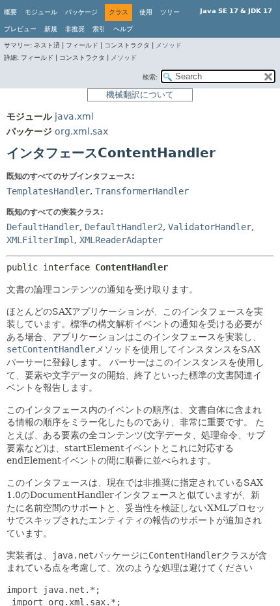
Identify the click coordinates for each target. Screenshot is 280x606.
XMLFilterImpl (40, 240)
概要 (10, 12)
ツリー (170, 12)
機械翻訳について (140, 94)
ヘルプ (123, 29)
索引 (98, 29)
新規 (50, 29)
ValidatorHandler (209, 227)
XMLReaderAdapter (121, 240)
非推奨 (75, 29)
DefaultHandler (43, 227)
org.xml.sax (81, 131)
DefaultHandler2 (124, 227)
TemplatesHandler (48, 191)
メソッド (169, 45)
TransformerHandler (142, 191)
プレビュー (20, 29)
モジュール (41, 12)
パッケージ (81, 12)
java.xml (74, 116)
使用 (145, 12)
